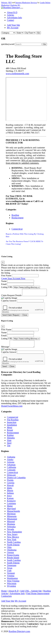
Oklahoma (11, 550)
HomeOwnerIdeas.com (11, 406)
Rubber (10, 435)
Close (24, 315)
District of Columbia (16, 477)
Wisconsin (11, 583)
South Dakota (13, 563)
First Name (6, 275)
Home (4, 591)
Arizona (10, 462)
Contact (10, 20)
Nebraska (11, 526)
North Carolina (14, 542)
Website (4, 2)
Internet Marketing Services (26, 2)
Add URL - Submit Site (31, 591)
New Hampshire (14, 532)
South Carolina (14, 560)
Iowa (9, 495)
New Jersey (12, 534)
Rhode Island (13, 557)
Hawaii (10, 485)
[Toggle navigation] (22, 8)
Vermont (11, 573)
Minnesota (11, 516)
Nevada (10, 529)
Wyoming (11, 586)
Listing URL (7, 287)
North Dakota (13, 544)
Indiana (10, 493)
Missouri (11, 521)
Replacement (17, 217)
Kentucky (11, 501)
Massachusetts (13, 511)
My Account (12, 27)
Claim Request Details (11, 295)
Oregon (10, 552)
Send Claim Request (10, 315)
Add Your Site (13, 25)
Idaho (9, 488)
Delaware (11, 475)
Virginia (10, 575)
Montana (11, 524)
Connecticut (17, 229)
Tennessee (11, 565)
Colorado (11, 470)
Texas (9, 568)
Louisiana (11, 503)
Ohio (9, 547)
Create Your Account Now (13, 278)
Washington (12, 578)
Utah (9, 570)
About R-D (12, 12)
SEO (10, 2)
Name (4, 281)
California (11, 467)
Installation (12, 425)
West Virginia (13, 581)
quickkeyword (7, 44)
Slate (9, 440)
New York (11, 539)
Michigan (11, 513)
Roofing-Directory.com (19, 631)
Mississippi (12, 519)
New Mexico (13, 537)
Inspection (11, 422)
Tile (8, 445)
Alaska (10, 459)
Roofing (15, 215)
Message (5, 346)
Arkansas (11, 464)
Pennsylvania (13, 555)
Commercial (12, 417)
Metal (9, 427)
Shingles (11, 438)
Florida (10, 480)
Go (38, 33)
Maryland (11, 508)
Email (3, 284)
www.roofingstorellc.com (17, 73)
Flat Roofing (12, 420)
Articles (10, 15)
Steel (9, 443)
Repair (10, 430)
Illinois (10, 490)
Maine (10, 506)
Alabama (11, 457)
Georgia (10, 482)
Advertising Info (14, 17)
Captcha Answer (8, 300)
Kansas (10, 498)
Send (4, 366)
